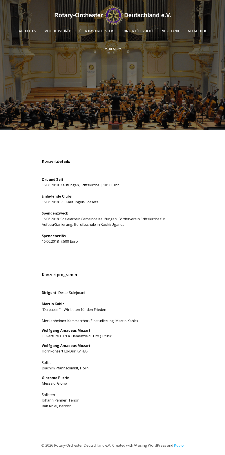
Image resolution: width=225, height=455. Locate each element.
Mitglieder (197, 31)
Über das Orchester (96, 31)
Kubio (179, 445)
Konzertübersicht (137, 31)
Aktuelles (27, 31)
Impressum (113, 49)
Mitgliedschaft (57, 31)
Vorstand (170, 31)
